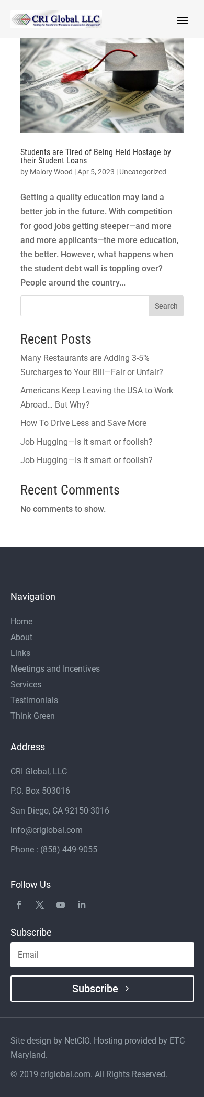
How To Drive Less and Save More (83, 423)
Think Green (32, 716)
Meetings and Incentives (55, 669)
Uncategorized (142, 172)
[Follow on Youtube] (60, 903)
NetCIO (76, 1041)
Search (166, 306)
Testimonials (34, 701)
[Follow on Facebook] (18, 903)
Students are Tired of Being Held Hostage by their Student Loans (95, 156)
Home (21, 622)
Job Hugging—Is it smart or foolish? (86, 442)
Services (25, 685)
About (21, 638)
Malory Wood (51, 172)
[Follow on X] (39, 903)
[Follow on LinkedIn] (81, 903)
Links (20, 654)
